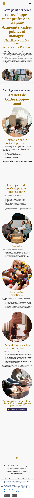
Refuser (14, 495)
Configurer (18, 492)
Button (4, 66)
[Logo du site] (4, 4)
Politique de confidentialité (10, 490)
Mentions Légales (8, 492)
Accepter (7, 495)
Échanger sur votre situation (17, 409)
